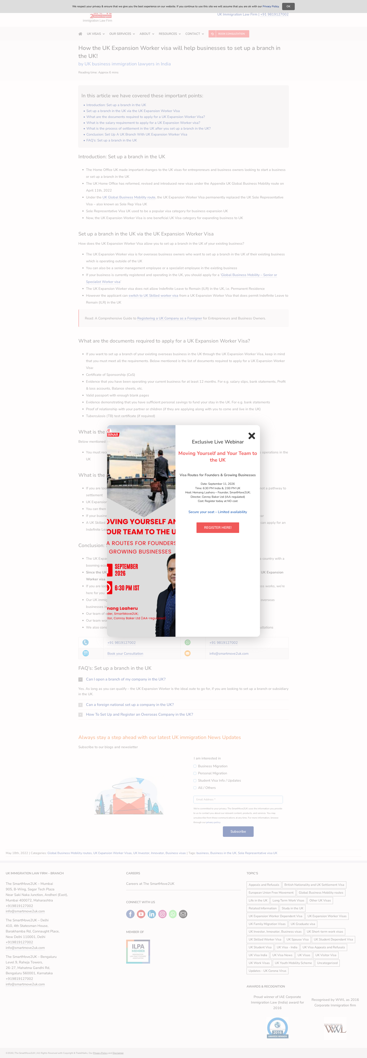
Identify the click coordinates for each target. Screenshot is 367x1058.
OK (288, 6)
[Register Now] (141, 531)
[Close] (251, 436)
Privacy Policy (271, 6)
